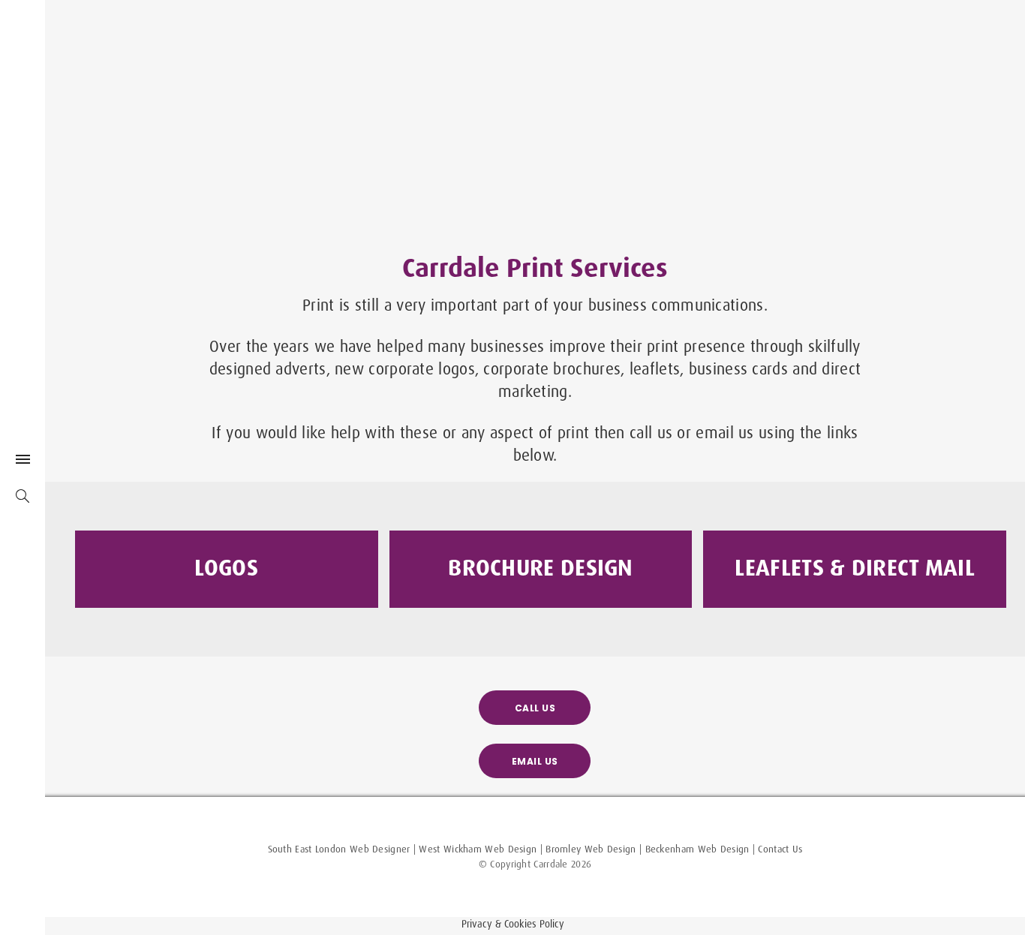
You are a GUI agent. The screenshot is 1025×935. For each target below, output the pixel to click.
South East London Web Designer (339, 849)
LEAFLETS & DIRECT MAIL (855, 567)
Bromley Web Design (591, 849)
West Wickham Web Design (478, 849)
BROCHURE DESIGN (540, 567)
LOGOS (226, 567)
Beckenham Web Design (697, 849)
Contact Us (780, 849)
